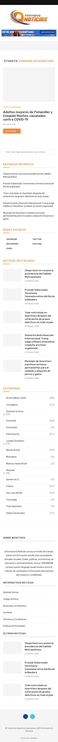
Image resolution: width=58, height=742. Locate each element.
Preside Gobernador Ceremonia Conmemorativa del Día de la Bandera (40, 294)
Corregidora (30, 404)
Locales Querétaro (12, 107)
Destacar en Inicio (14, 411)
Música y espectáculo (30, 463)
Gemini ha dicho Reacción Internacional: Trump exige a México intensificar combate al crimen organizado (40, 342)
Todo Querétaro (30, 506)
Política (30, 486)
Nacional (10, 470)
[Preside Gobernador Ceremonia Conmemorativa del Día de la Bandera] (12, 294)
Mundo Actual (30, 450)
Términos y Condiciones (14, 619)
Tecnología (30, 499)
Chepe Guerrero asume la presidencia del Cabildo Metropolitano (39, 273)
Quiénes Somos (11, 592)
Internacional (30, 434)
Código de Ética (10, 599)
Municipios (30, 457)
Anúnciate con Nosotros (14, 606)
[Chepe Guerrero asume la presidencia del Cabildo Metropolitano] (12, 275)
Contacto (7, 612)
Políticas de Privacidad (14, 626)
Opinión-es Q (30, 479)
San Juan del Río (30, 493)
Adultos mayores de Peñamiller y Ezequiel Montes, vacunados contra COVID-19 (27, 115)
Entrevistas (30, 427)
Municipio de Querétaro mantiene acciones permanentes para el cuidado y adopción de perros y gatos (28, 216)
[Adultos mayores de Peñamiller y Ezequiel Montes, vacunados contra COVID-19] (29, 84)
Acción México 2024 (30, 398)
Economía (30, 420)
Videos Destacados (30, 513)
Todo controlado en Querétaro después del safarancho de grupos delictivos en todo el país (39, 317)
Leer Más (10, 131)
